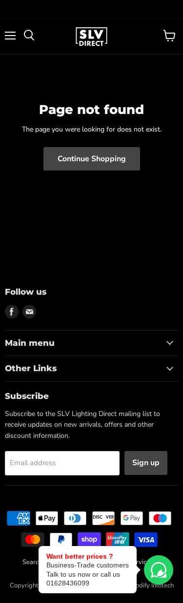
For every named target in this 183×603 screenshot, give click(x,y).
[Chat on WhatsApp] (158, 569)
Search (32, 562)
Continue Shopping (92, 158)
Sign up (146, 462)
